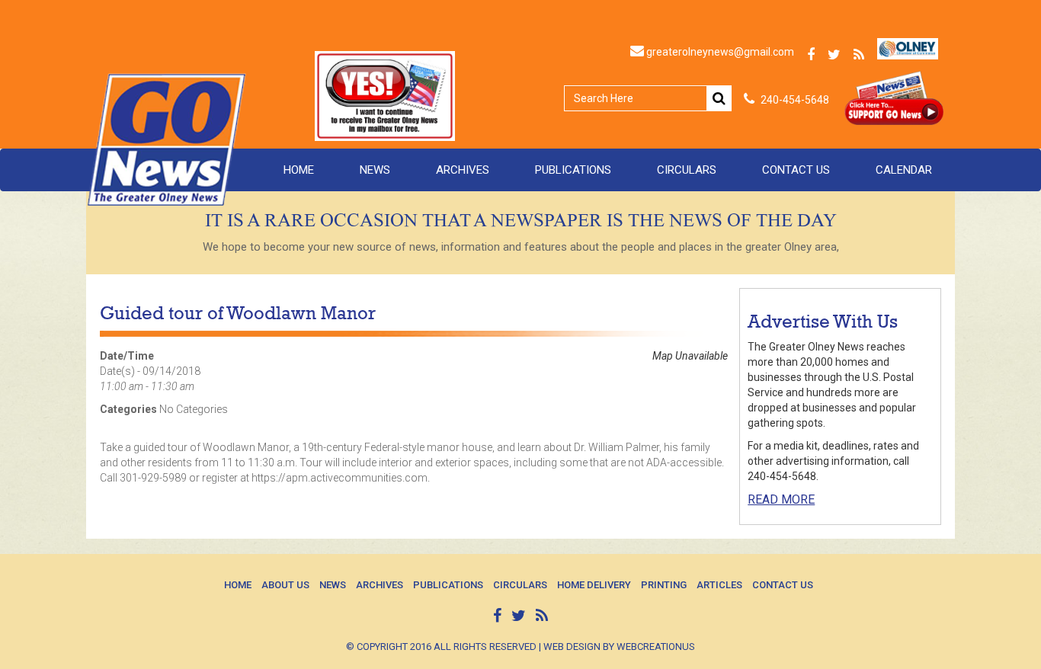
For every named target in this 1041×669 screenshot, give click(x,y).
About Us (285, 585)
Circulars (686, 170)
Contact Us (796, 170)
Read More (781, 499)
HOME (298, 170)
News (375, 170)
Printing (664, 585)
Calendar (904, 170)
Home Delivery (594, 585)
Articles (719, 585)
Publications (573, 170)
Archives (462, 170)
